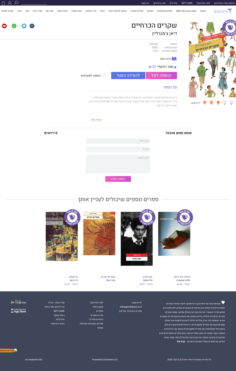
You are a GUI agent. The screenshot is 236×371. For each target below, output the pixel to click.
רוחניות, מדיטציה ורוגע (118, 11)
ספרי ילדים (37, 11)
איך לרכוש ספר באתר (54, 306)
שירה (19, 11)
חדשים (203, 11)
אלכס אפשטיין (183, 280)
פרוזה (102, 11)
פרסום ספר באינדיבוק (224, 3)
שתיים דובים (108, 277)
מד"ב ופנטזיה (90, 11)
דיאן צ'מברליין (164, 33)
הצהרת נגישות (58, 323)
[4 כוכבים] (225, 102)
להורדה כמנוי (128, 75)
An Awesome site (33, 359)
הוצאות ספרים (96, 319)
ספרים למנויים (7, 11)
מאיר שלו (110, 280)
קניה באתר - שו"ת (56, 302)
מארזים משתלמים (164, 11)
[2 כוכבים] (211, 102)
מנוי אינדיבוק (159, 3)
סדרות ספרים (97, 315)
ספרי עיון (49, 11)
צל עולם (73, 277)
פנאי (27, 11)
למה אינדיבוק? (203, 3)
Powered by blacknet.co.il (104, 359)
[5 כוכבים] (231, 102)
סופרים (99, 311)
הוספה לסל (161, 75)
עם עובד (153, 44)
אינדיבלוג (60, 319)
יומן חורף (148, 277)
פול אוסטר (148, 280)
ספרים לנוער (62, 11)
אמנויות (150, 11)
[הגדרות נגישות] (8, 350)
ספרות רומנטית (137, 11)
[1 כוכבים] (205, 102)
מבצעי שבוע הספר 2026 (186, 11)
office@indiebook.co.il (131, 306)
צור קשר (145, 3)
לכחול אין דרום (182, 277)
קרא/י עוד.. (96, 120)
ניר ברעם (74, 280)
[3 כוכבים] (218, 102)
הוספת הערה (118, 179)
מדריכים (173, 3)
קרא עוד (181, 341)
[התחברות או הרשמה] (10, 3)
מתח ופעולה (76, 11)
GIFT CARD (187, 3)
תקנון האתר (98, 306)
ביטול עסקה (59, 315)
